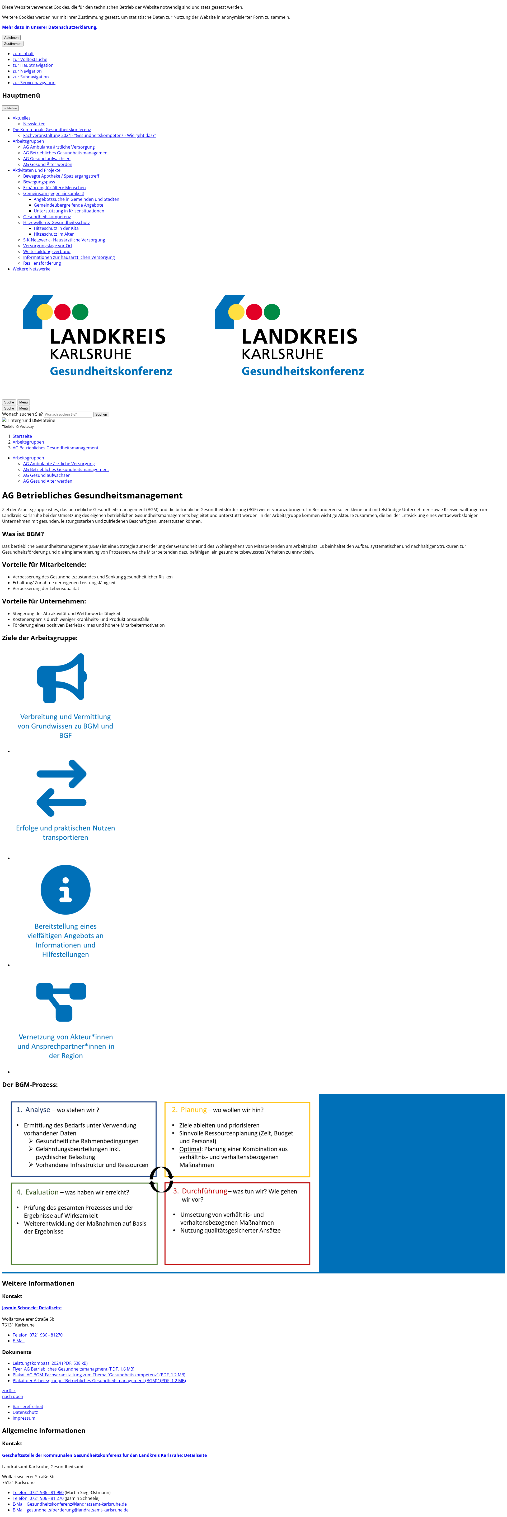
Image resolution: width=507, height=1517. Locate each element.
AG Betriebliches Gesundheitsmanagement (66, 153)
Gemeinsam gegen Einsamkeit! (53, 193)
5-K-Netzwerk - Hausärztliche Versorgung (64, 240)
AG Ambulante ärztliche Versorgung (59, 147)
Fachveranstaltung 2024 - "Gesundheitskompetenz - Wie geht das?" (89, 135)
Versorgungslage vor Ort (47, 246)
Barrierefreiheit (28, 1406)
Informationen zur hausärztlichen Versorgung (69, 257)
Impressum (24, 1418)
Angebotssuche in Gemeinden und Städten (76, 199)
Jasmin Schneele (32, 1308)
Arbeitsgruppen (28, 141)
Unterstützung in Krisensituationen (69, 211)
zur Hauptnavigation (33, 65)
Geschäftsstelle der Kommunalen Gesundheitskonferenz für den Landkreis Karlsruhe (104, 1455)
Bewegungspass (39, 182)
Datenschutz (25, 1412)
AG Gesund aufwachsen (47, 158)
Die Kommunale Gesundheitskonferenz (52, 129)
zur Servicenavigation (34, 82)
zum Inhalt (23, 53)
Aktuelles (22, 118)
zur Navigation (27, 71)
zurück (9, 1391)
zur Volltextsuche (30, 59)
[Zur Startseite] (193, 396)
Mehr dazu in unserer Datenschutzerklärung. (49, 27)
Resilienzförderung (42, 263)
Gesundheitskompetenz (47, 217)
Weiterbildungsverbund (47, 251)
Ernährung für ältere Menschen (54, 188)
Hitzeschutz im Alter (54, 234)
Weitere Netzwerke (31, 269)
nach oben (12, 1396)
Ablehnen (11, 38)
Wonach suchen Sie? (22, 414)
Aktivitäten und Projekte (36, 170)
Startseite (22, 436)
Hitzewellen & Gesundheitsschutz (56, 222)
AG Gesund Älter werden (47, 164)
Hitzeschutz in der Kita (56, 228)
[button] (253, 1183)
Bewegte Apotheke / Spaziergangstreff (61, 176)
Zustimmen (12, 44)
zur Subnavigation (31, 77)
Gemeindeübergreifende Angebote (68, 205)
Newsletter (34, 124)
